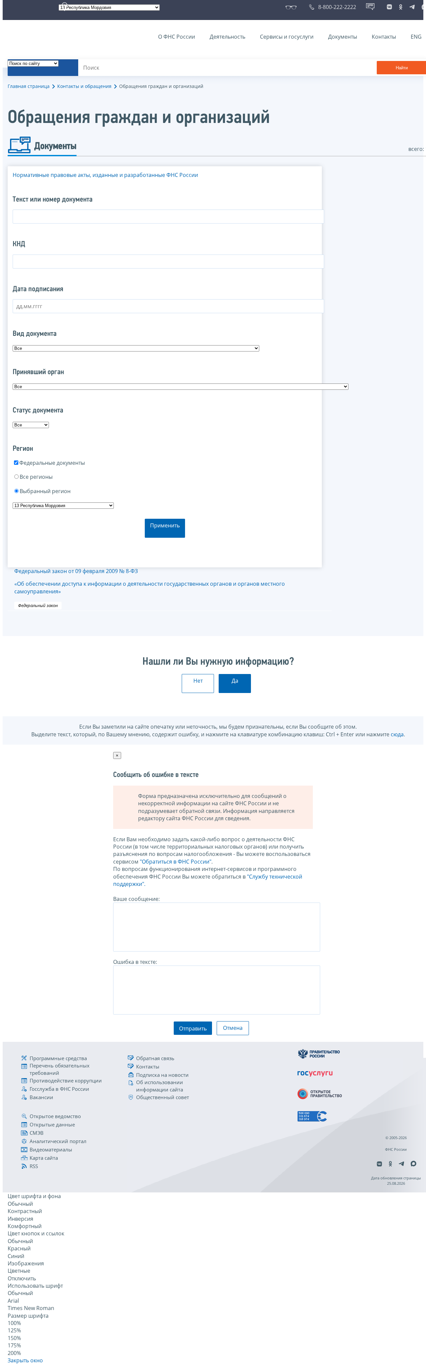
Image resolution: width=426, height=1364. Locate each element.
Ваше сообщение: (136, 899)
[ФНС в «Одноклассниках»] (401, 7)
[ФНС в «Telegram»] (412, 7)
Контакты (384, 36)
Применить (165, 525)
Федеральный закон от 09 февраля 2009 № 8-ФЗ (149, 581)
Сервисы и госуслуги (287, 36)
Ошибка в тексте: (135, 962)
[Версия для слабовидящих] (292, 7)
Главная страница (29, 86)
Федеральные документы (52, 462)
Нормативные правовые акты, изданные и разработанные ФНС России (105, 175)
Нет (198, 680)
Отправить (193, 1028)
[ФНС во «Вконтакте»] (389, 7)
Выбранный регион (45, 491)
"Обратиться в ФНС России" (175, 861)
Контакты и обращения (84, 86)
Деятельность (227, 36)
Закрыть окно (25, 1360)
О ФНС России (176, 36)
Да (235, 680)
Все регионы (36, 476)
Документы (342, 36)
